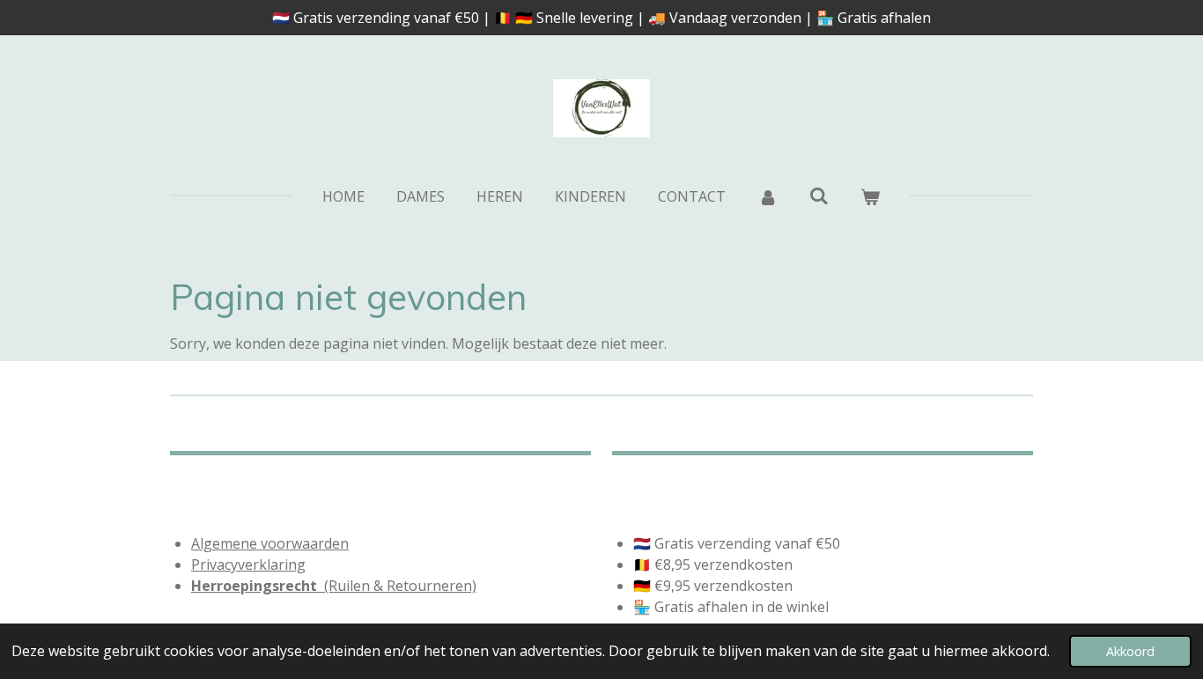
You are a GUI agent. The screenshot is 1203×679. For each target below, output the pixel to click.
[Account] (767, 196)
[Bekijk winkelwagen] (870, 196)
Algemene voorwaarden (270, 543)
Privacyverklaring (248, 564)
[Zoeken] (819, 195)
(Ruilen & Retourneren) (333, 585)
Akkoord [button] (1130, 651)
